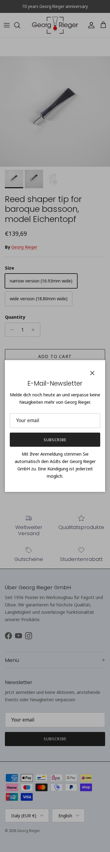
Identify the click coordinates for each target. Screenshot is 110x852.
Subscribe (55, 439)
